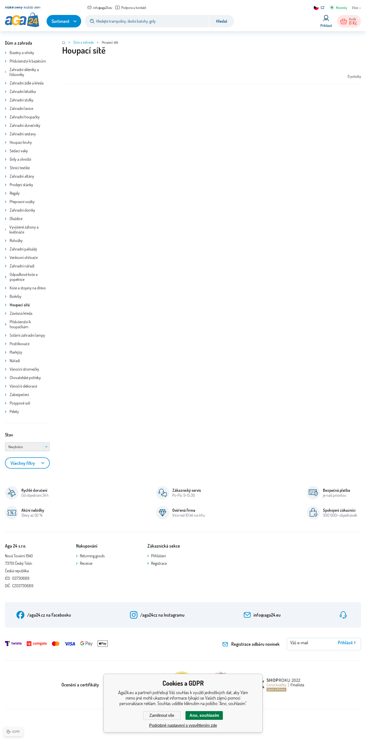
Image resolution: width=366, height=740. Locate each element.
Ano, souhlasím (204, 715)
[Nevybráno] (27, 446)
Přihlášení (158, 555)
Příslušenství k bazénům (28, 61)
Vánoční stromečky (24, 369)
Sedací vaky (19, 150)
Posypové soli (20, 403)
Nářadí (15, 360)
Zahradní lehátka (23, 91)
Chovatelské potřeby (25, 377)
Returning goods (92, 555)
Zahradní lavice (21, 108)
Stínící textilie (20, 167)
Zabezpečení (19, 394)
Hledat (221, 21)
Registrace (159, 563)
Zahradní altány (22, 176)
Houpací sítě (20, 304)
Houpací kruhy (21, 142)
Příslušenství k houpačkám (20, 324)
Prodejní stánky (21, 184)
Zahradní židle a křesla (27, 83)
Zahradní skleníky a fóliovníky (24, 72)
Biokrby (15, 296)
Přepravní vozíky (22, 201)
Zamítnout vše (161, 715)
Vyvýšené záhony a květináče (24, 230)
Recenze (86, 563)
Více (355, 7)
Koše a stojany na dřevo (28, 287)
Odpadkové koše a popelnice (24, 277)
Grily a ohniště (20, 159)
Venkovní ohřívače (24, 257)
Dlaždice (16, 218)
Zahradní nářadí (22, 265)
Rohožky (16, 240)
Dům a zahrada (18, 43)
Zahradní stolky (21, 99)
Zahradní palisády (23, 249)
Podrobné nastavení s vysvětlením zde (183, 725)
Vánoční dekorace (23, 386)
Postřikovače (19, 343)
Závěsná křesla (21, 313)
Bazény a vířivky (22, 52)
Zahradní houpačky (25, 116)
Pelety (14, 411)
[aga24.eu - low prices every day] (63, 42)
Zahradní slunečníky (25, 125)
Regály (15, 193)
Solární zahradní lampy (27, 335)
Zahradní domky (22, 210)
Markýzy (16, 352)
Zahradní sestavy (23, 133)
